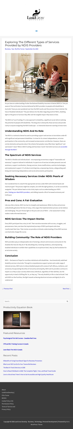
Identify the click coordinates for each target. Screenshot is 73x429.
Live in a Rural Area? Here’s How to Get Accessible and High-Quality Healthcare (28, 374)
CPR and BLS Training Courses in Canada (15, 344)
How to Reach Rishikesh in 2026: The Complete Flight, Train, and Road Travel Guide (29, 371)
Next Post (67, 289)
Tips (12, 49)
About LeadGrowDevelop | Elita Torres (8, 392)
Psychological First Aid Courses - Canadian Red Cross (19, 338)
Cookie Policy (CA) (7, 401)
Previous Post (7, 289)
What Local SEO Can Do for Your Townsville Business (19, 364)
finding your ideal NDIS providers (19, 192)
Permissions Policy (8, 404)
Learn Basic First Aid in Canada (12, 350)
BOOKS (4, 398)
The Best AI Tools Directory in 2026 (14, 368)
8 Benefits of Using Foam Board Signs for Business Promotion (22, 361)
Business (8, 49)
